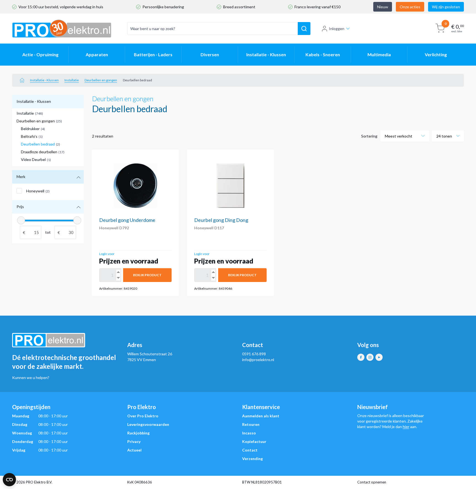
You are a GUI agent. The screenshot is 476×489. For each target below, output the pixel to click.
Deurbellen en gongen (101, 80)
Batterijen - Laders (153, 54)
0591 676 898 (254, 353)
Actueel (134, 450)
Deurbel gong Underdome (127, 220)
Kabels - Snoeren (322, 54)
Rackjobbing (138, 433)
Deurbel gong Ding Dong (221, 220)
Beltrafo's (32, 136)
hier (406, 426)
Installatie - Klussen (266, 54)
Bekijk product (147, 275)
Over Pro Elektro (142, 415)
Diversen (210, 54)
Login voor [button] (107, 254)
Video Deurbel (36, 159)
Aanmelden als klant (260, 415)
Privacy (133, 441)
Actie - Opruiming (40, 54)
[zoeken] (304, 28)
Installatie (71, 80)
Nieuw (382, 6)
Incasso (249, 433)
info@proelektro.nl (258, 359)
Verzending (252, 458)
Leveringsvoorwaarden (148, 424)
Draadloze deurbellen (42, 151)
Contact (250, 450)
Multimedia (379, 54)
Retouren (250, 424)
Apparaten (97, 54)
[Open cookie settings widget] (9, 479)
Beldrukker (33, 128)
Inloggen (336, 28)
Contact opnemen (371, 482)
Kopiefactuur (254, 441)
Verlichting (436, 54)
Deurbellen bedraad (40, 144)
